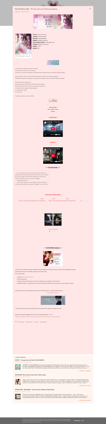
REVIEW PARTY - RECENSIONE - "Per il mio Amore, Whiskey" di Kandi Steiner (34, 390)
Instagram (22, 316)
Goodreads (58, 316)
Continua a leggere (85, 371)
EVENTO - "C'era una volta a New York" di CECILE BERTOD (29, 360)
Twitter (53, 316)
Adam (42, 198)
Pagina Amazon (37, 316)
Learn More (77, 420)
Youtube (31, 316)
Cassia (67, 198)
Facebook (44, 316)
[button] (90, 9)
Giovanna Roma (29, 322)
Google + (48, 316)
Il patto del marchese (53, 229)
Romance (36, 322)
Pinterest (27, 316)
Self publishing (43, 322)
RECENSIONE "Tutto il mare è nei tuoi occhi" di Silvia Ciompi (30, 375)
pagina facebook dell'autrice (27, 277)
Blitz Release (21, 322)
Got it (82, 420)
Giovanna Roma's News (53, 292)
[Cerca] (92, 3)
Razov (53, 198)
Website (17, 316)
